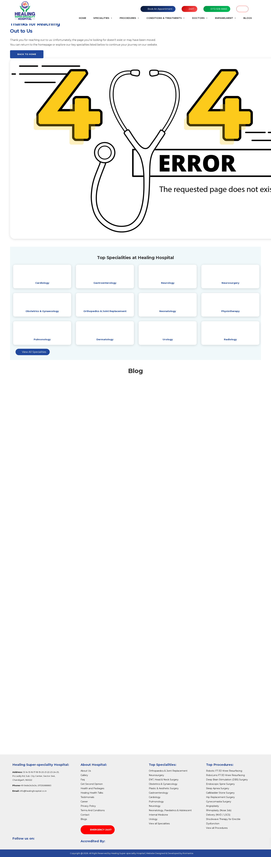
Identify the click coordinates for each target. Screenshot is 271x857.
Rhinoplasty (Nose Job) (218, 810)
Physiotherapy (230, 311)
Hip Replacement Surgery (220, 797)
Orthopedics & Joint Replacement (104, 311)
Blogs (247, 18)
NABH (242, 9)
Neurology (167, 282)
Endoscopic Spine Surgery (220, 784)
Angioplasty (212, 806)
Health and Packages (92, 788)
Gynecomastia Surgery (218, 801)
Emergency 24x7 (101, 829)
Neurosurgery (230, 282)
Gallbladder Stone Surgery (220, 792)
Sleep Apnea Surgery (217, 788)
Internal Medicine (158, 814)
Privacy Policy (88, 806)
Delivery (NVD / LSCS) (218, 814)
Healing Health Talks (92, 792)
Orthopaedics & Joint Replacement (168, 770)
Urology (168, 339)
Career (84, 801)
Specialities (101, 18)
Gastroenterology (104, 282)
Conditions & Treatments (164, 18)
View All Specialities (34, 351)
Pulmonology (42, 339)
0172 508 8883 (218, 9)
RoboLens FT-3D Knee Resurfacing (225, 775)
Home (82, 18)
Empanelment (224, 18)
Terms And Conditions (93, 810)
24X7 (191, 9)
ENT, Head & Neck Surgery (163, 779)
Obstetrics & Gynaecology (42, 311)
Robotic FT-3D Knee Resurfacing (224, 770)
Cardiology (42, 282)
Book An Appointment (160, 9)
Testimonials (87, 797)
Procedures (128, 18)
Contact (85, 814)
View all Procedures (217, 828)
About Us (86, 770)
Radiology (230, 339)
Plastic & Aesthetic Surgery (164, 788)
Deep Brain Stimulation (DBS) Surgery (227, 779)
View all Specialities (159, 823)
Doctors (198, 18)
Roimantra (188, 853)
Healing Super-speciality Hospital (128, 853)
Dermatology (104, 339)
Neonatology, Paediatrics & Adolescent (170, 810)
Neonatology (167, 311)
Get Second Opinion (92, 784)
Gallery (84, 775)
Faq (83, 779)
